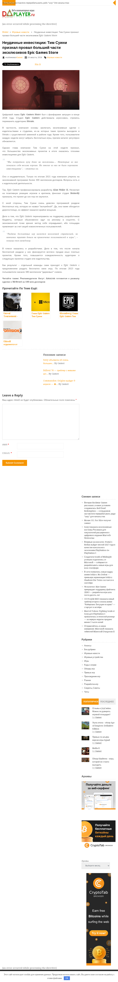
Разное (87, 680)
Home (5, 32)
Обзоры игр (89, 669)
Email (7, 453)
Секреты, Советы (92, 688)
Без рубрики (89, 649)
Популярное (90, 701)
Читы (86, 692)
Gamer (19, 57)
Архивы (85, 861)
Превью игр (89, 672)
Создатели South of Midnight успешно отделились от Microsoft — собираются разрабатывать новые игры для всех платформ (98, 562)
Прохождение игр (92, 676)
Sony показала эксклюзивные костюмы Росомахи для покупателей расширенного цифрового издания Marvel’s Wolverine (98, 532)
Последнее (107, 701)
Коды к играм (90, 665)
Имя (5, 444)
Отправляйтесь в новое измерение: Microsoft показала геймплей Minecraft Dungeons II (99, 629)
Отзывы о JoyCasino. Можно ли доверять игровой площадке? (101, 711)
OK (66, 978)
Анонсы (87, 645)
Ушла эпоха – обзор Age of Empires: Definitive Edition (103, 725)
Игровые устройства (93, 657)
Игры (86, 661)
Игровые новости (20, 32)
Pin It (38, 64)
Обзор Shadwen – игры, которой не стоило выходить (103, 762)
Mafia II (96, 748)
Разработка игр (91, 684)
